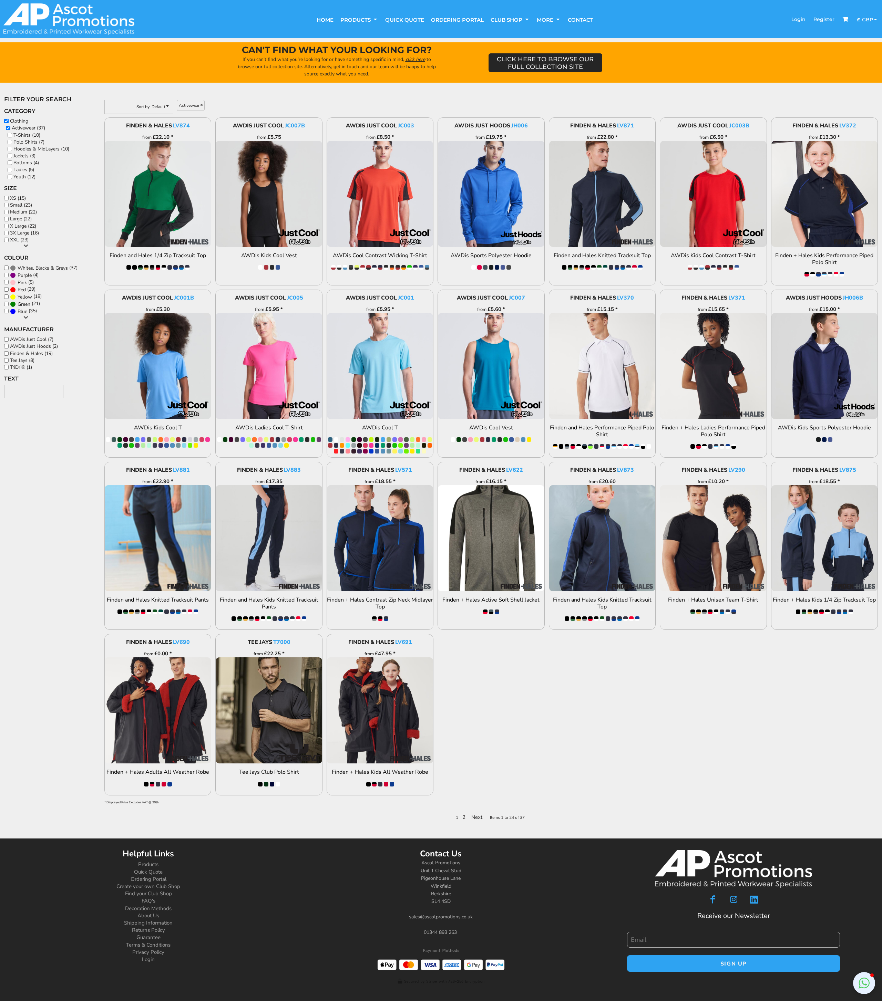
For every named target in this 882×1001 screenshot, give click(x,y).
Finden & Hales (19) (31, 353)
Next (476, 817)
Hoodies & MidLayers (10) (41, 149)
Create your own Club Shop (148, 886)
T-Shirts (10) (26, 135)
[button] (359, 19)
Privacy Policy (148, 952)
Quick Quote (148, 871)
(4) (28, 275)
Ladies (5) (23, 169)
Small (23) (21, 205)
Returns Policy (148, 930)
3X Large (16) (24, 233)
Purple (25, 275)
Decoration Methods (148, 908)
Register (823, 19)
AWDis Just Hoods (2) (34, 346)
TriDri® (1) (21, 367)
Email (632, 928)
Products (148, 864)
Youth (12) (24, 177)
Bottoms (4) (26, 162)
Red (22, 289)
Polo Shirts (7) (28, 142)
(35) (27, 310)
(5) (26, 282)
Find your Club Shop (148, 893)
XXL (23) (19, 240)
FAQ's (148, 900)
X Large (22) (23, 226)
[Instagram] (733, 899)
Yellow (25, 297)
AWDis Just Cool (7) (31, 339)
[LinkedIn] (754, 899)
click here (415, 59)
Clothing (19, 121)
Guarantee (148, 937)
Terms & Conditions (148, 944)
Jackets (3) (24, 156)
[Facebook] (713, 899)
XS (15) (18, 198)
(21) (29, 303)
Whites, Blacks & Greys (43, 268)
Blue (22, 311)
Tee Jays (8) (22, 360)
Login (798, 19)
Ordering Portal (148, 879)
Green (24, 304)
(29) (26, 289)
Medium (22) (23, 212)
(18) (30, 296)
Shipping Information (148, 922)
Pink (22, 282)
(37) (48, 267)
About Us (148, 915)
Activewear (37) (28, 128)
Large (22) (21, 219)
